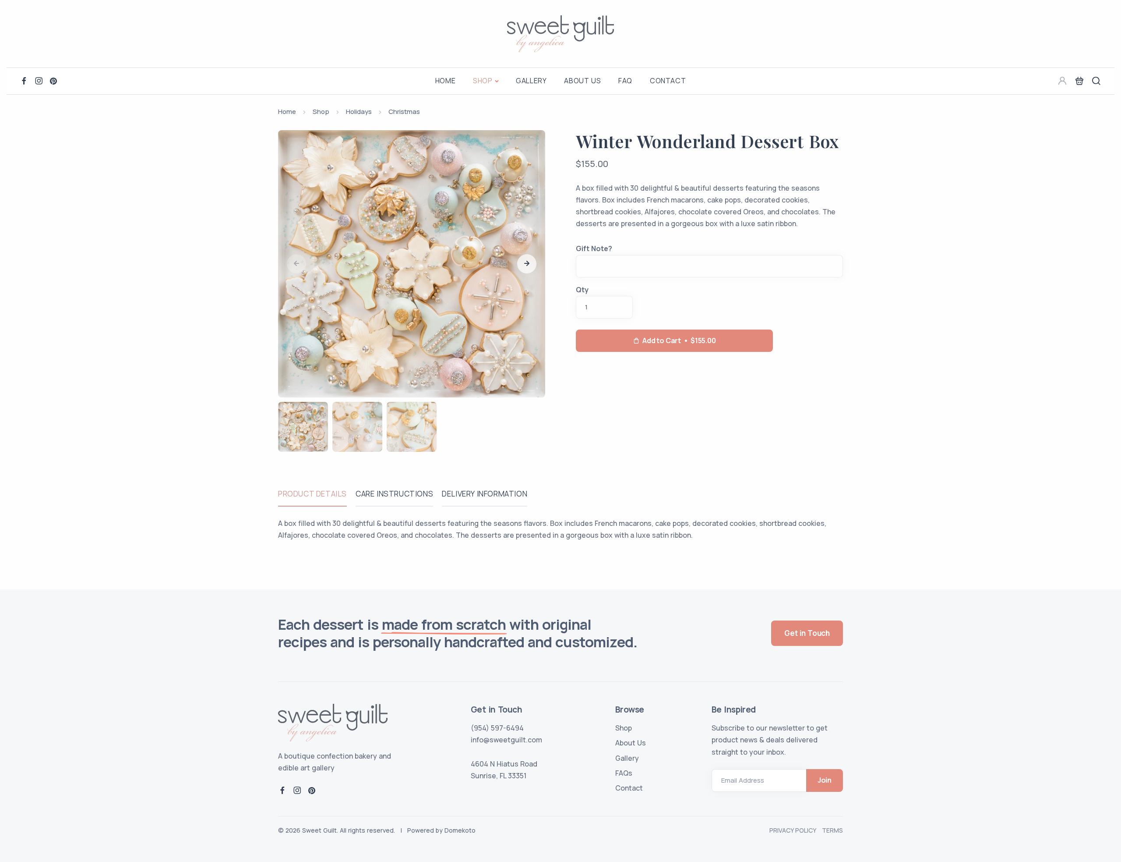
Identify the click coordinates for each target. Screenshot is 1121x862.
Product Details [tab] (312, 494)
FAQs (623, 773)
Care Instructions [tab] (394, 494)
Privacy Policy (792, 830)
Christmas (404, 111)
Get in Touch (807, 633)
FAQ (625, 80)
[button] (526, 263)
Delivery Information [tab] (484, 494)
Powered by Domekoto (441, 830)
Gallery (531, 80)
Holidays (359, 111)
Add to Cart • (679, 340)
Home (445, 80)
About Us (582, 80)
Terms (832, 830)
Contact (668, 80)
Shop (482, 80)
